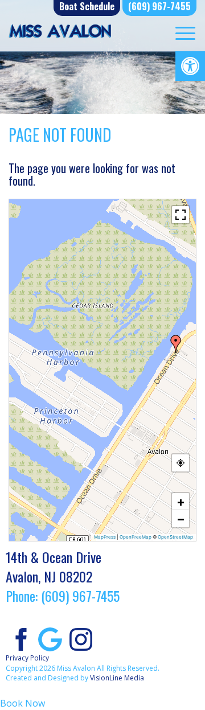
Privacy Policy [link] (27, 658)
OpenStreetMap (175, 537)
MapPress (105, 537)
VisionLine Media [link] (117, 678)
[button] (176, 344)
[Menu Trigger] (185, 32)
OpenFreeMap (135, 537)
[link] (190, 66)
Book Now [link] (22, 703)
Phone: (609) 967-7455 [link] (63, 595)
